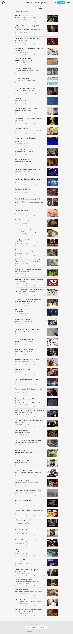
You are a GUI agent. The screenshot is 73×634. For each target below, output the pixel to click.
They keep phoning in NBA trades (26, 379)
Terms (39, 624)
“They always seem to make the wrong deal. (25, 17)
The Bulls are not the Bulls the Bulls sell (28, 389)
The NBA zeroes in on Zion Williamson (28, 329)
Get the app (43, 627)
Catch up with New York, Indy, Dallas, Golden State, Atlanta (29, 391)
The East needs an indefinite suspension (28, 440)
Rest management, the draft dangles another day (27, 70)
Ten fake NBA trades (22, 78)
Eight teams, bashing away (21, 522)
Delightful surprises (22, 159)
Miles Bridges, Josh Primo (21, 422)
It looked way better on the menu (23, 512)
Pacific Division (18, 551)
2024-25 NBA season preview (24, 550)
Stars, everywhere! (21, 589)
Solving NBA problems (22, 319)
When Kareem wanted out (24, 16)
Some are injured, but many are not (23, 351)
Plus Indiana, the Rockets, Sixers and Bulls (25, 291)
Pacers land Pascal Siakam (24, 339)
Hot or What (19, 309)
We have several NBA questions (22, 331)
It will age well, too (19, 50)
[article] (36, 18)
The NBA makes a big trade (24, 220)
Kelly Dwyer (23, 19)
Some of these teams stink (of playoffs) (28, 260)
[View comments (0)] (25, 21)
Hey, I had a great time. (20, 571)
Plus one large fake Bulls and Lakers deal (25, 80)
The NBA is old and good (23, 68)
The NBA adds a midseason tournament (28, 118)
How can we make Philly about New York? (25, 301)
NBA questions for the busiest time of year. (25, 452)
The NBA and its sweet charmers (23, 161)
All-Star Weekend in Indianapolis (26, 570)
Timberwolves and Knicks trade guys (27, 169)
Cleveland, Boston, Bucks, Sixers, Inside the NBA (27, 442)
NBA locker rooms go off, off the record (24, 462)
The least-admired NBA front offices (23, 60)
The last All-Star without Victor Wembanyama (25, 400)
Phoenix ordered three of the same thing (29, 510)
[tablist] (22, 11)
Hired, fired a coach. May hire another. (24, 361)
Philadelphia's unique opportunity (26, 540)
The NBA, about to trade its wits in (23, 321)
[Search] (52, 2)
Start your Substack (33, 627)
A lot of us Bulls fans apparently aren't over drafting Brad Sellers (29, 30)
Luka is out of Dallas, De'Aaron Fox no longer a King (27, 232)
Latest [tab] (17, 11)
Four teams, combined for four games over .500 (26, 482)
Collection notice (46, 624)
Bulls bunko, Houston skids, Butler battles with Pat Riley (28, 601)
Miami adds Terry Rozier (23, 580)
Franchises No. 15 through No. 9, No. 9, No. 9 (26, 492)
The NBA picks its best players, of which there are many (28, 591)
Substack (29, 631)
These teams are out (22, 210)
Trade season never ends (23, 470)
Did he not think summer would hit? (24, 181)
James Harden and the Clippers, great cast (29, 48)
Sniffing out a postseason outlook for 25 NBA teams (27, 261)
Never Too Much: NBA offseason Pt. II (27, 38)
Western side (18, 371)
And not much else (19, 120)
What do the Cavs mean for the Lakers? (28, 609)
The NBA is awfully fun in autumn (23, 110)
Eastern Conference (19, 311)
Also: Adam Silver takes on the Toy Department (26, 251)
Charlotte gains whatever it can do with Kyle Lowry (27, 581)
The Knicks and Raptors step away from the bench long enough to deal (28, 140)
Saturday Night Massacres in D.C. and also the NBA (27, 222)
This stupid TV (20, 98)
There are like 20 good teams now (26, 108)
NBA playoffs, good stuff (23, 520)
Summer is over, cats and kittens (23, 532)
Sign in (68, 2)
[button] (27, 7)
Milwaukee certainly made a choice (27, 359)
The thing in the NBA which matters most (29, 420)
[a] (52, 41)
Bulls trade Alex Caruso (23, 500)
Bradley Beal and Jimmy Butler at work (28, 269)
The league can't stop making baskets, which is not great (28, 130)
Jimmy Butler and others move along (24, 381)
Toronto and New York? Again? (25, 138)
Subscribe (61, 2)
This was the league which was (22, 432)
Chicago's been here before (21, 542)
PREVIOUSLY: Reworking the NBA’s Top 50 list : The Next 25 (29, 90)
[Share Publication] (55, 2)
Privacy (35, 624)
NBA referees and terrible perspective (24, 341)
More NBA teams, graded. (21, 40)
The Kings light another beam (22, 271)
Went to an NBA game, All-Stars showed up (29, 410)
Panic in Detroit (20, 149)
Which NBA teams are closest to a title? (28, 490)
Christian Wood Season (23, 530)
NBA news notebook (21, 430)
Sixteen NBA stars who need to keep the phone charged (28, 472)
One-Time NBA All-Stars (23, 189)
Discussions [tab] (25, 11)
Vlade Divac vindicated (23, 230)
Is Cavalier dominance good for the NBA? (29, 279)
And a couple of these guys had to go (24, 171)
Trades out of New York (23, 560)
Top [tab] (21, 11)
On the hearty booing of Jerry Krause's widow (28, 26)
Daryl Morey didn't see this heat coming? (29, 179)
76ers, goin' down (20, 599)
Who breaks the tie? (20, 241)
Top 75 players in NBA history (25, 88)
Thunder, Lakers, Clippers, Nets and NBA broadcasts (27, 402)
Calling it (17, 212)
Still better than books (20, 100)
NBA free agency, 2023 (22, 369)
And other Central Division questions (24, 611)
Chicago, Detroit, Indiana (23, 240)
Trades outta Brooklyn (20, 561)
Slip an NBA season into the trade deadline (29, 289)
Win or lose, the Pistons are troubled (24, 151)
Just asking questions (20, 281)
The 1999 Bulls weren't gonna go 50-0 (27, 199)
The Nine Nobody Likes (23, 58)
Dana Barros (18, 191)
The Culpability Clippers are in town (23, 412)
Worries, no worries (21, 250)
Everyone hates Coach (22, 460)
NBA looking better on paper (24, 349)
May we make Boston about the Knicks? (28, 299)
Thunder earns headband (21, 502)
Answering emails (21, 450)
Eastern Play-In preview (23, 480)
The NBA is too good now (23, 128)
